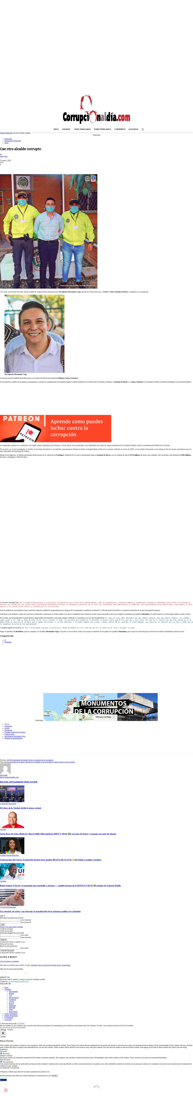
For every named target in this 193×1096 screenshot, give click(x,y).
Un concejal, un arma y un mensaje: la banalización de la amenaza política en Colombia (40, 911)
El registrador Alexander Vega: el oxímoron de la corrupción (32, 760)
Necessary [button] (3, 1051)
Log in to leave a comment (9, 961)
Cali (10, 996)
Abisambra (8, 726)
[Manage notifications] (6, 1090)
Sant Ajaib (3, 156)
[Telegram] (27, 168)
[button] (142, 129)
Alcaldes (3, 829)
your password (26, 922)
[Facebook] (3, 168)
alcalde (6, 728)
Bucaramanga (14, 998)
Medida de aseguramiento (13, 738)
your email (24, 935)
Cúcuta (11, 1002)
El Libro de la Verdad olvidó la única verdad (20, 808)
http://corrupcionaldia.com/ (9, 777)
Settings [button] (3, 1029)
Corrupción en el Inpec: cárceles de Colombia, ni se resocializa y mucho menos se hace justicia (41, 762)
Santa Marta (13, 1012)
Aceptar (3, 1080)
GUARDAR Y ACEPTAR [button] (9, 1068)
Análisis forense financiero (9, 855)
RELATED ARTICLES (9, 782)
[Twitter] (11, 168)
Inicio (6, 987)
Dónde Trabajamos (11, 1016)
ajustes (54, 1076)
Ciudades (7, 989)
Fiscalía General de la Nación (14, 732)
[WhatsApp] (19, 168)
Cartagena (12, 1000)
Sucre (6, 143)
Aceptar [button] (10, 1029)
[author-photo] (5, 773)
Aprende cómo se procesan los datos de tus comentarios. (50, 965)
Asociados (8, 1020)
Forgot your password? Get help (11, 927)
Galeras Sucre (9, 734)
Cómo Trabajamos (10, 1014)
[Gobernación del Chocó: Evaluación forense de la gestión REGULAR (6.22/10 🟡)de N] (12, 853)
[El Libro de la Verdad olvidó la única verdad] (12, 802)
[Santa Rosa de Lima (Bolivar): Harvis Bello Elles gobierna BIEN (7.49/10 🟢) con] (12, 827)
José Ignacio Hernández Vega (14, 736)
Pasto (11, 1010)
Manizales (12, 1006)
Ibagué (11, 1004)
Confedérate (8, 1018)
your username (26, 920)
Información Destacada (12, 141)
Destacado (8, 133)
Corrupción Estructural (8, 804)
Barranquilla (13, 991)
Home (2, 133)
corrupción (8, 730)
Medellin (12, 1008)
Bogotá (11, 994)
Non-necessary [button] (5, 1060)
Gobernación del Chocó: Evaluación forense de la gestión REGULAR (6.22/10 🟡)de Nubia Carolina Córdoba (50, 860)
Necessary (6, 1054)
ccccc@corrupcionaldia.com (18, 981)
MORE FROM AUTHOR (27, 782)
